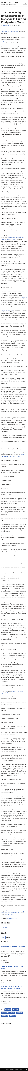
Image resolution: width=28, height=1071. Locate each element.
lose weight (19, 1012)
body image (8, 1009)
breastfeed (12, 41)
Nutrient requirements (7, 310)
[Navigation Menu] (25, 3)
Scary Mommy (8, 914)
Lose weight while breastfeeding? (9, 31)
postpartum (4, 41)
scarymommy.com (12, 918)
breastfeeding (5, 1012)
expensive (24, 297)
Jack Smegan (6, 25)
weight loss (13, 1015)
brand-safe (15, 1009)
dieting (12, 1012)
